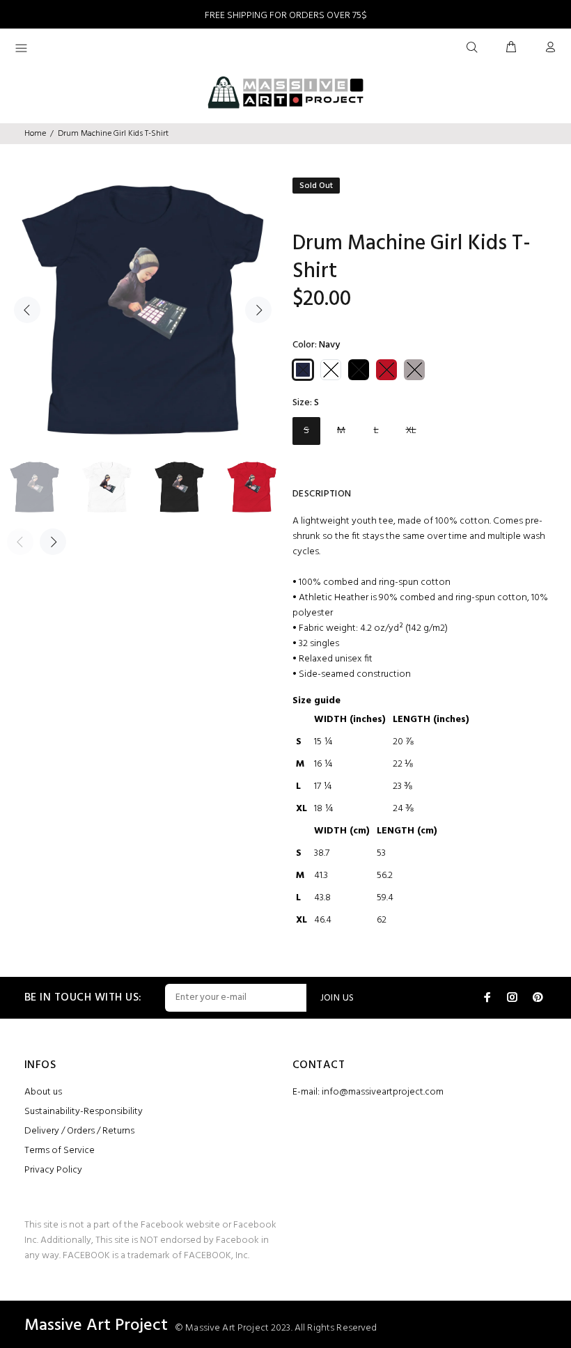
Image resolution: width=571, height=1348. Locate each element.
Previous (27, 310)
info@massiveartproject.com (383, 1092)
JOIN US (337, 998)
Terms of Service (59, 1151)
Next (258, 310)
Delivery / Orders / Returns (79, 1131)
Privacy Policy (53, 1170)
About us (43, 1092)
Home (35, 134)
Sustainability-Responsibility (83, 1112)
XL (411, 431)
